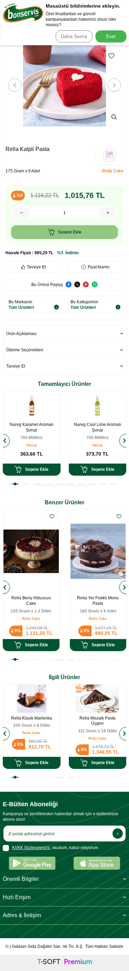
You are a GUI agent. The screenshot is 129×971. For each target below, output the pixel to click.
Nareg (31, 445)
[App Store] (97, 863)
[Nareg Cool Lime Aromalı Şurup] (97, 405)
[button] (14, 85)
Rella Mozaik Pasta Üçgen (97, 721)
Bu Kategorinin (84, 304)
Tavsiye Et (36, 267)
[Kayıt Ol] (117, 833)
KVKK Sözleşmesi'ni (31, 847)
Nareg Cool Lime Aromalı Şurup (97, 427)
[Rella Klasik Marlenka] (31, 699)
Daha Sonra (74, 36)
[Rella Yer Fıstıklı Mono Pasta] (98, 551)
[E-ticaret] (64, 962)
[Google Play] (32, 863)
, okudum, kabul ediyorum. (55, 847)
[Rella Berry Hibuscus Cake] (31, 551)
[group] (64, 85)
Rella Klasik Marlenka (31, 718)
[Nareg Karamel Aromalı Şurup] (31, 405)
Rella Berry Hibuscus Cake (31, 601)
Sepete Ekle (70, 232)
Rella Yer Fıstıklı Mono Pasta (98, 601)
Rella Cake (112, 171)
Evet (111, 36)
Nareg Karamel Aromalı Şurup (31, 427)
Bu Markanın (21, 304)
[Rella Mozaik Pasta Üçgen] (97, 699)
